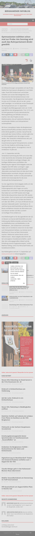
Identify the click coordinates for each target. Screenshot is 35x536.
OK (24, 283)
